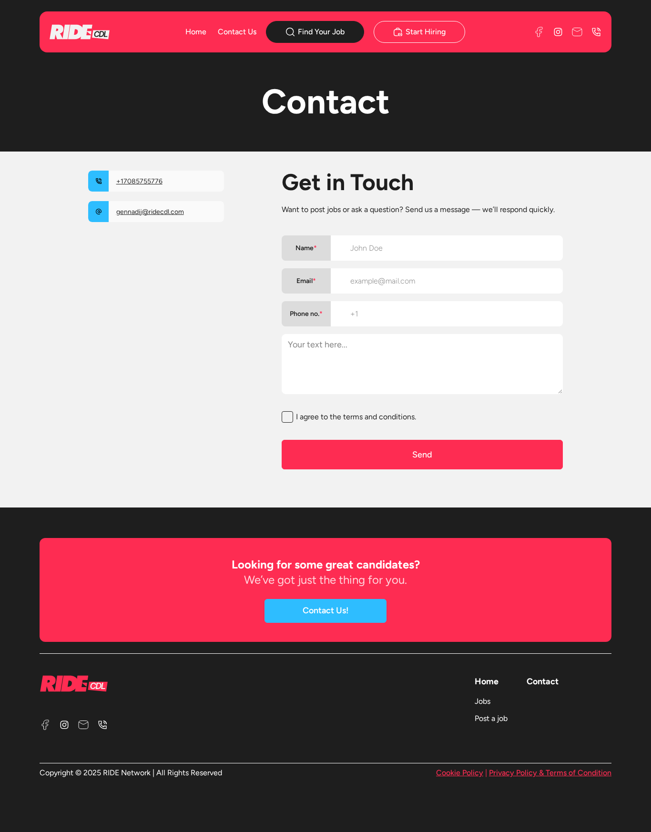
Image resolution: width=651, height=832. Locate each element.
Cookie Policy (459, 772)
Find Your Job (321, 31)
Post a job (491, 718)
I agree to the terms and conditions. (356, 416)
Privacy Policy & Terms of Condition (550, 772)
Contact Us (237, 31)
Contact (543, 681)
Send (422, 454)
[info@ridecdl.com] (577, 32)
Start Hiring (426, 31)
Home (195, 31)
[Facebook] (539, 32)
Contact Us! (326, 610)
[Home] (93, 32)
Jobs (482, 701)
